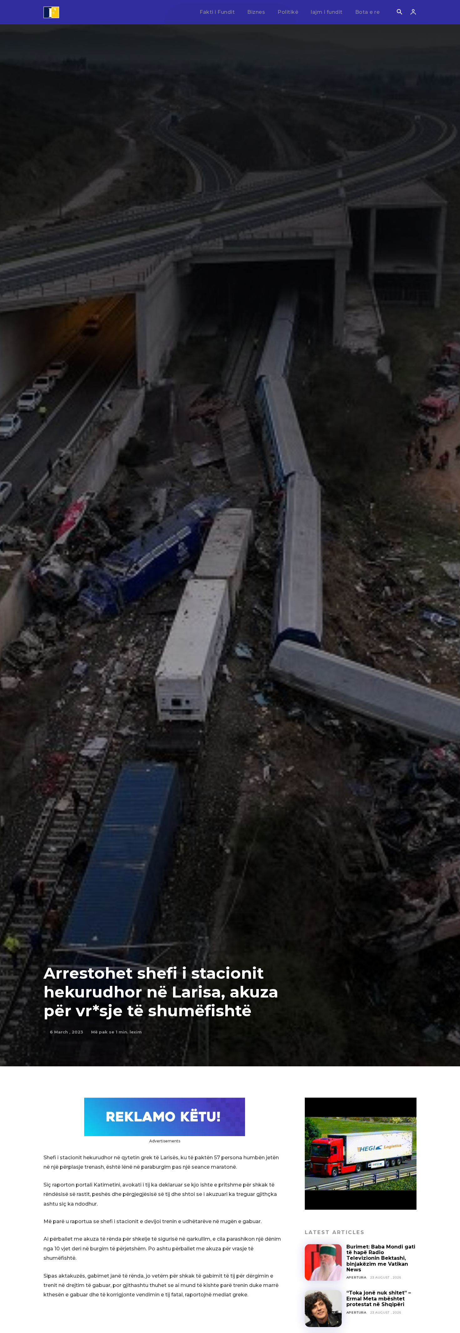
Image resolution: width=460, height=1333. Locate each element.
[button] (399, 12)
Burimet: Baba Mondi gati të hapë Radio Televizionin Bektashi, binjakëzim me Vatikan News (380, 1258)
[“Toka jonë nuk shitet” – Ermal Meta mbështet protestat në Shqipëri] (323, 1308)
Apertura (356, 1277)
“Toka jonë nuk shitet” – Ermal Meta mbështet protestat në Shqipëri (378, 1298)
